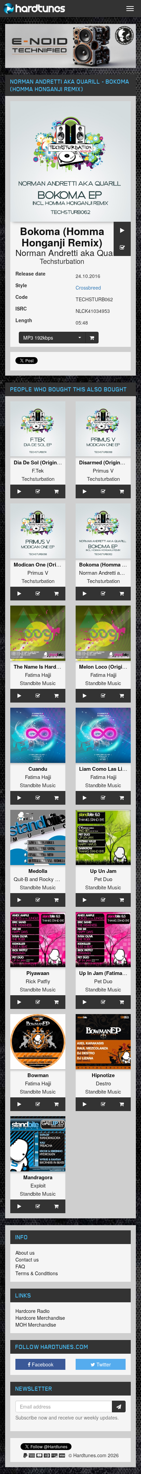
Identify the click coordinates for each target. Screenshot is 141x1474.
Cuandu (37, 768)
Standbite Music (38, 682)
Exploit (38, 1185)
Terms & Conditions (36, 1273)
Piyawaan (37, 973)
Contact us (27, 1259)
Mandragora (37, 1177)
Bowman (38, 1075)
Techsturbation (62, 261)
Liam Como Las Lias (103, 768)
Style (21, 285)
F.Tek (38, 470)
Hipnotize (103, 1075)
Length (23, 320)
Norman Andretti (46, 252)
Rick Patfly (38, 981)
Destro (103, 1083)
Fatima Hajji (38, 674)
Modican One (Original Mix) (46, 564)
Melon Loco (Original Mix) (110, 666)
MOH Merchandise (35, 1324)
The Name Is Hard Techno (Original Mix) (61, 666)
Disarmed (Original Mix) (107, 462)
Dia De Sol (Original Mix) (43, 462)
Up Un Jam (103, 871)
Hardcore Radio (32, 1310)
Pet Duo (103, 878)
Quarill (109, 252)
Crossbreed (88, 287)
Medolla (37, 871)
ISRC (21, 308)
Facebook (41, 1364)
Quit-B (21, 878)
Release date (30, 273)
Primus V (103, 470)
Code (21, 296)
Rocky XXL (52, 878)
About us (25, 1252)
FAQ (20, 1266)
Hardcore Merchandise (40, 1317)
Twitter (103, 1364)
